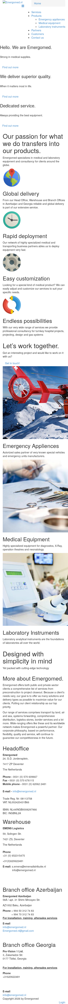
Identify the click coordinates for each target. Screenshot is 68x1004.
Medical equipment (49, 23)
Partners (36, 30)
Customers (37, 34)
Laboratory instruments (52, 26)
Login (62, 1002)
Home (37, 3)
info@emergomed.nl (24, 791)
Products (36, 15)
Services (36, 12)
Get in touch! (12, 363)
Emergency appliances (52, 19)
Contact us (37, 37)
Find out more (10, 67)
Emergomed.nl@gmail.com (18, 930)
